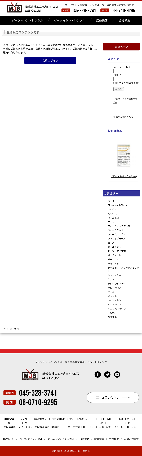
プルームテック (115, 230)
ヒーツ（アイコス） (117, 251)
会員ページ (121, 46)
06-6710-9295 (122, 11)
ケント (111, 279)
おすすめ (112, 317)
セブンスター (114, 275)
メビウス (112, 209)
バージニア (113, 259)
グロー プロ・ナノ (117, 283)
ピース (111, 242)
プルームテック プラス (119, 226)
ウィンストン (114, 300)
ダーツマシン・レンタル (27, 20)
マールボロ (113, 217)
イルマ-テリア (115, 304)
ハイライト (113, 263)
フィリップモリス (116, 238)
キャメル (112, 296)
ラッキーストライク (117, 205)
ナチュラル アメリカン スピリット (123, 269)
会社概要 (124, 20)
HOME (6, 438)
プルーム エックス (117, 234)
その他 (111, 312)
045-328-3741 (84, 11)
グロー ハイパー (115, 287)
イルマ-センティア (117, 308)
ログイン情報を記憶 (127, 83)
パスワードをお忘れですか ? (125, 100)
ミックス (112, 213)
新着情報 (99, 438)
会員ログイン (50, 60)
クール (111, 292)
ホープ (111, 221)
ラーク (111, 201)
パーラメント (114, 255)
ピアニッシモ (114, 246)
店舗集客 (102, 20)
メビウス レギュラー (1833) (124, 176)
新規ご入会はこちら (123, 117)
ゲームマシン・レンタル (69, 20)
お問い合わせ (131, 438)
